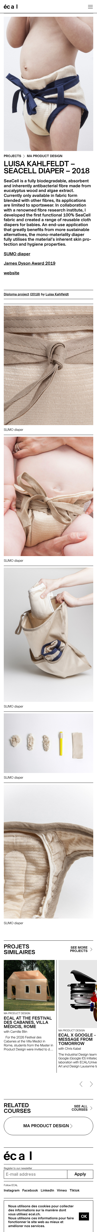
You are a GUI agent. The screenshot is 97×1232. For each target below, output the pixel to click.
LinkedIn (47, 1190)
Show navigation (90, 6)
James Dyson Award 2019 (29, 263)
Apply (80, 1174)
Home (10, 6)
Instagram (12, 1190)
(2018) (35, 294)
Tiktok (75, 1190)
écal (18, 1155)
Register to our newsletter (18, 1168)
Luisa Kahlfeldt (57, 294)
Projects (12, 156)
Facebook (30, 1190)
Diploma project (16, 294)
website (11, 273)
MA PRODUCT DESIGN (44, 156)
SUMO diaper (17, 254)
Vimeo (62, 1190)
